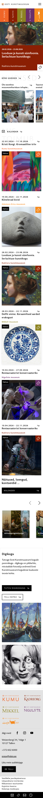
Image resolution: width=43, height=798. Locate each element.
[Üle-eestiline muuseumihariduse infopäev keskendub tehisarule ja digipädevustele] (18, 108)
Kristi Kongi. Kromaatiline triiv (20, 53)
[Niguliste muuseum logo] (30, 15)
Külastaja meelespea (10, 789)
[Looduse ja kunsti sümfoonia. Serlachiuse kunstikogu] (21, 285)
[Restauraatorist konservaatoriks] (21, 400)
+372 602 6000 (9, 750)
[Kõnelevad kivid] (21, 227)
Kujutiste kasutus (9, 786)
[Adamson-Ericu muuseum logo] (38, 15)
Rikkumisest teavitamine (12, 783)
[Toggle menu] (39, 4)
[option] (21, 57)
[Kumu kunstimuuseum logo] (4, 15)
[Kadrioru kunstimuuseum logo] (13, 15)
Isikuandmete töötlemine (13, 781)
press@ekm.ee (9, 756)
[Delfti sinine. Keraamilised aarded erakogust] (21, 344)
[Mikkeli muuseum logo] (21, 15)
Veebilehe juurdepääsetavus (14, 778)
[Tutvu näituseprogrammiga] (16, 526)
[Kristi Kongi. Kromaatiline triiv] (21, 171)
